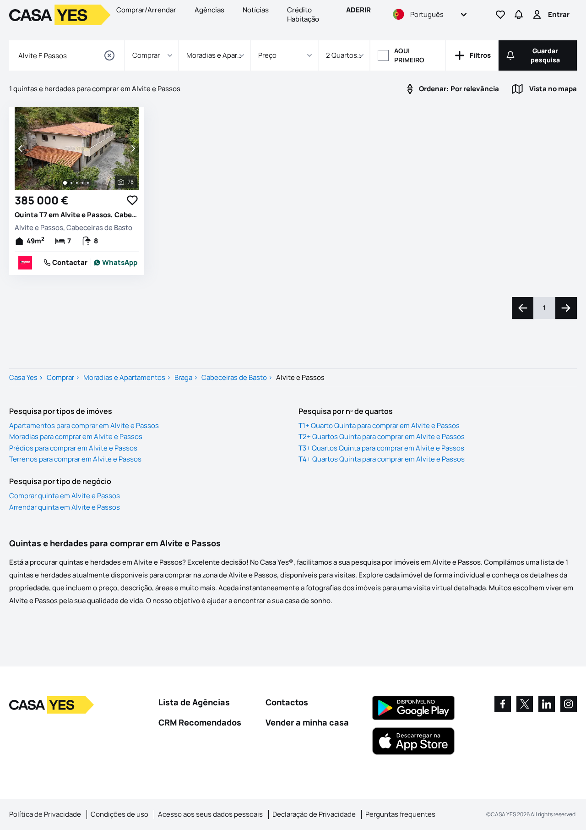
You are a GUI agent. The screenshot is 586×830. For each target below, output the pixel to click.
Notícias (256, 10)
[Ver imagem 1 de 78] (65, 183)
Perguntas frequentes (400, 814)
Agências (209, 10)
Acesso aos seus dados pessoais (210, 814)
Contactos (287, 702)
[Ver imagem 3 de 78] (77, 183)
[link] (116, 262)
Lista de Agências (194, 702)
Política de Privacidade (45, 814)
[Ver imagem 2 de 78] (71, 183)
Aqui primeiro (409, 55)
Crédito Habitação (303, 14)
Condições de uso (119, 814)
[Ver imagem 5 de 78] (88, 183)
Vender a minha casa (307, 722)
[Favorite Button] (132, 200)
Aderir (358, 10)
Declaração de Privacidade (314, 814)
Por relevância (459, 88)
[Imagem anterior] (21, 148)
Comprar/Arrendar (146, 10)
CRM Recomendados (199, 722)
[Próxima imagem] (132, 148)
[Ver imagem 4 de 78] (82, 183)
